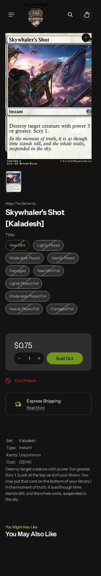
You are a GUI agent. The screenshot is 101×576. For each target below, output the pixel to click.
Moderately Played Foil (27, 296)
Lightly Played (50, 246)
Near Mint (19, 246)
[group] (13, 181)
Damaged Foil (64, 309)
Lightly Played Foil (25, 284)
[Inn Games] (36, 14)
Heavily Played (65, 258)
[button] (11, 15)
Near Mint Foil (50, 271)
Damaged (19, 271)
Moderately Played (25, 258)
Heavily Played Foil (25, 309)
